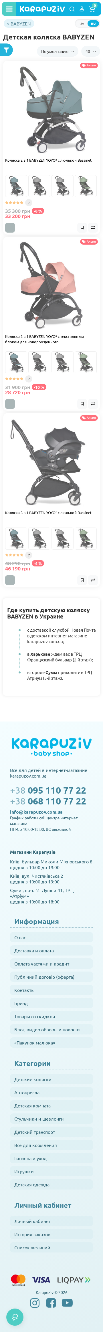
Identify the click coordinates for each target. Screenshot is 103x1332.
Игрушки (24, 1171)
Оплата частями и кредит (41, 963)
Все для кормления (35, 1145)
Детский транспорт (34, 1132)
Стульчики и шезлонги (39, 1118)
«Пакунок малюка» (34, 1042)
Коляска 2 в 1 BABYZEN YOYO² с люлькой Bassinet (48, 160)
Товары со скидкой (34, 1016)
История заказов (32, 1234)
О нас (20, 937)
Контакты (24, 990)
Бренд (21, 1003)
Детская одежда (31, 1184)
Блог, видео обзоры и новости (47, 1029)
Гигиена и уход (30, 1158)
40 (88, 51)
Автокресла (26, 1092)
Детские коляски (33, 1079)
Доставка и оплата (34, 950)
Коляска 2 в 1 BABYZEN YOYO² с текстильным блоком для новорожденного (44, 339)
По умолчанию (55, 51)
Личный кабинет (32, 1221)
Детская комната (32, 1105)
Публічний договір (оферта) (44, 977)
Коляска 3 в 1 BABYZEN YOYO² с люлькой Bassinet (48, 512)
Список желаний (32, 1247)
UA (82, 23)
